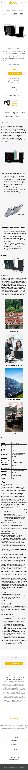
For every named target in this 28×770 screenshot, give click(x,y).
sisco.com (8, 725)
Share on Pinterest (16, 90)
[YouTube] (14, 752)
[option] (14, 102)
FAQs (23, 113)
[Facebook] (11, 752)
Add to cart (15, 73)
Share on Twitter (11, 90)
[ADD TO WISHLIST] (24, 73)
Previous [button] (2, 102)
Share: (14, 87)
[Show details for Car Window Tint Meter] (6, 102)
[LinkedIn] (17, 752)
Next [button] (25, 102)
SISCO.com (18, 596)
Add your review (17, 48)
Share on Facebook (14, 90)
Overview (6, 113)
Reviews (19, 117)
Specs (15, 113)
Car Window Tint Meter (17, 100)
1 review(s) (9, 48)
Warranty (9, 117)
